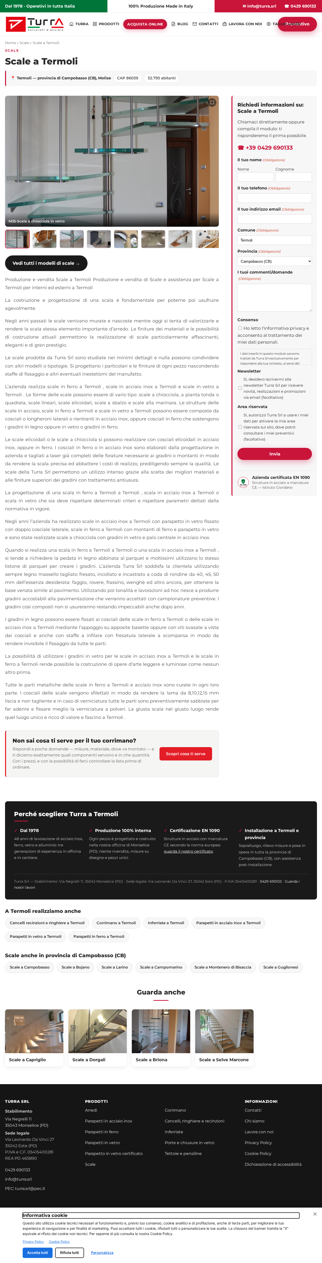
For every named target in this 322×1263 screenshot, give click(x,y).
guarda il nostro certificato (188, 851)
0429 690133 (271, 881)
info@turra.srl (18, 1179)
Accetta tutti (37, 1252)
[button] (112, 161)
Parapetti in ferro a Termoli (98, 936)
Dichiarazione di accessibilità (273, 1164)
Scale (24, 43)
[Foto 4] (99, 239)
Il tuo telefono (263, 188)
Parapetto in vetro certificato (114, 1153)
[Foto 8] (207, 239)
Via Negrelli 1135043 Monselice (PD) (26, 1122)
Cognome (284, 169)
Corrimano (175, 1110)
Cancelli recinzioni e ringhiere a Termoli (47, 923)
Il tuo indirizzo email (270, 209)
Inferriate (174, 1131)
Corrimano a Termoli (116, 923)
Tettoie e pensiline (183, 1153)
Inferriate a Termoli (166, 923)
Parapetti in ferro (101, 1131)
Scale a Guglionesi (280, 967)
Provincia (258, 251)
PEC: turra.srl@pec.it (25, 1188)
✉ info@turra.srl (259, 6)
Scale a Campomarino (161, 967)
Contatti (253, 1110)
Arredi (91, 1110)
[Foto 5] (126, 239)
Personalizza (102, 1252)
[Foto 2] (44, 239)
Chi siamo (254, 1121)
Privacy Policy (258, 1142)
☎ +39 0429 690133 (265, 147)
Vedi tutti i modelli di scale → (46, 263)
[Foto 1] (17, 239)
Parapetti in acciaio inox (108, 1121)
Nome (243, 169)
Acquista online (145, 24)
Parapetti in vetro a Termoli (35, 936)
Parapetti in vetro (102, 1142)
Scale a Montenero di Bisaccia (222, 967)
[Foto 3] (71, 239)
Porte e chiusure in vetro (189, 1142)
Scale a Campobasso (30, 967)
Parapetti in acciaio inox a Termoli (228, 923)
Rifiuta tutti (69, 1252)
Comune (257, 230)
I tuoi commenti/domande (265, 275)
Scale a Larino (115, 967)
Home (10, 43)
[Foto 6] (153, 239)
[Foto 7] (180, 239)
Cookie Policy (258, 1153)
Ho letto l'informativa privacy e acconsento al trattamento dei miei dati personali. (273, 335)
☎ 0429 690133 (300, 6)
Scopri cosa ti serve (186, 753)
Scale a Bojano (76, 967)
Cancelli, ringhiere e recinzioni (194, 1121)
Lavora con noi (259, 1131)
